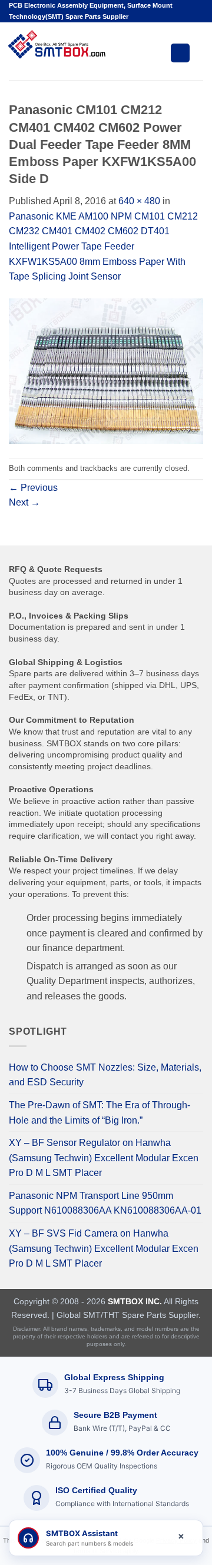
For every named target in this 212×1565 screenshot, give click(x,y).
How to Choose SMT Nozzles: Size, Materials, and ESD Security (105, 1075)
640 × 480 (139, 201)
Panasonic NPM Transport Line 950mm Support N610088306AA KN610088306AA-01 (105, 1203)
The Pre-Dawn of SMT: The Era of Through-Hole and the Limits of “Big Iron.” (99, 1112)
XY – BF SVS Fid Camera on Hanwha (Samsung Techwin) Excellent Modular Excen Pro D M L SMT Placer (103, 1248)
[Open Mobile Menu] (180, 53)
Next (24, 502)
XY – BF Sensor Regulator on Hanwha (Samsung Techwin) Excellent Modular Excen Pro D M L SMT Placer (103, 1158)
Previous (33, 488)
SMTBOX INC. (135, 1301)
